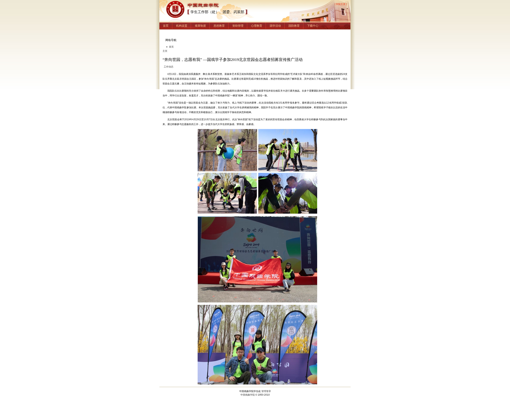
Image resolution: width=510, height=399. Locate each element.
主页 (165, 51)
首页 (166, 25)
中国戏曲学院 (247, 394)
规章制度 (200, 25)
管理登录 (266, 391)
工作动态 (168, 66)
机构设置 (181, 25)
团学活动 (275, 25)
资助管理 (237, 25)
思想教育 (219, 25)
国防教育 (294, 25)
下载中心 (312, 25)
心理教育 (256, 25)
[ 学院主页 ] (341, 4)
